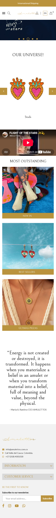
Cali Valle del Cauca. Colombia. (19, 453)
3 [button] (28, 39)
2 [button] (23, 39)
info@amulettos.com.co (17, 449)
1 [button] (19, 39)
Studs (28, 117)
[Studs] (28, 88)
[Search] (8, 13)
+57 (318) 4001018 (14, 456)
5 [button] (37, 39)
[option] (28, 30)
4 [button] (32, 39)
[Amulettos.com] (28, 13)
